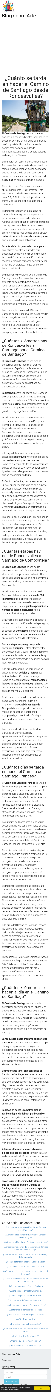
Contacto (6, 1360)
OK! (41, 1388)
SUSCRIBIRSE (12, 1382)
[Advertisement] (25, 46)
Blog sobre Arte (19, 16)
